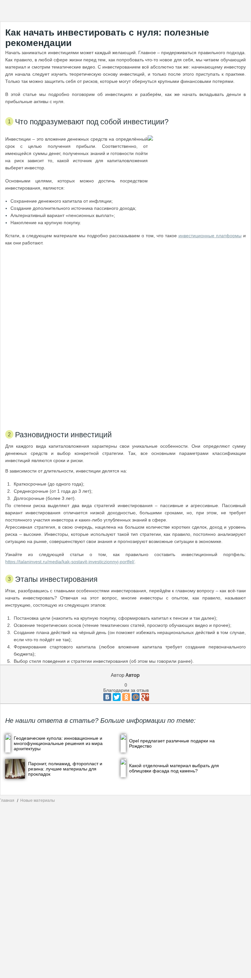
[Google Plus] (145, 697)
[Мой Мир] (136, 697)
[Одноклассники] (126, 697)
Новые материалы (37, 800)
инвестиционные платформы (210, 235)
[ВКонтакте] (107, 697)
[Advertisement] (125, 335)
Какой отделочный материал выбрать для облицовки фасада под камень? (174, 768)
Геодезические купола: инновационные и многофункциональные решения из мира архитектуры (58, 743)
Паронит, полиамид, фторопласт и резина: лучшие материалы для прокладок (65, 769)
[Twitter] (117, 697)
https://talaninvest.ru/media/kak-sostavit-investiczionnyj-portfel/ (69, 561)
